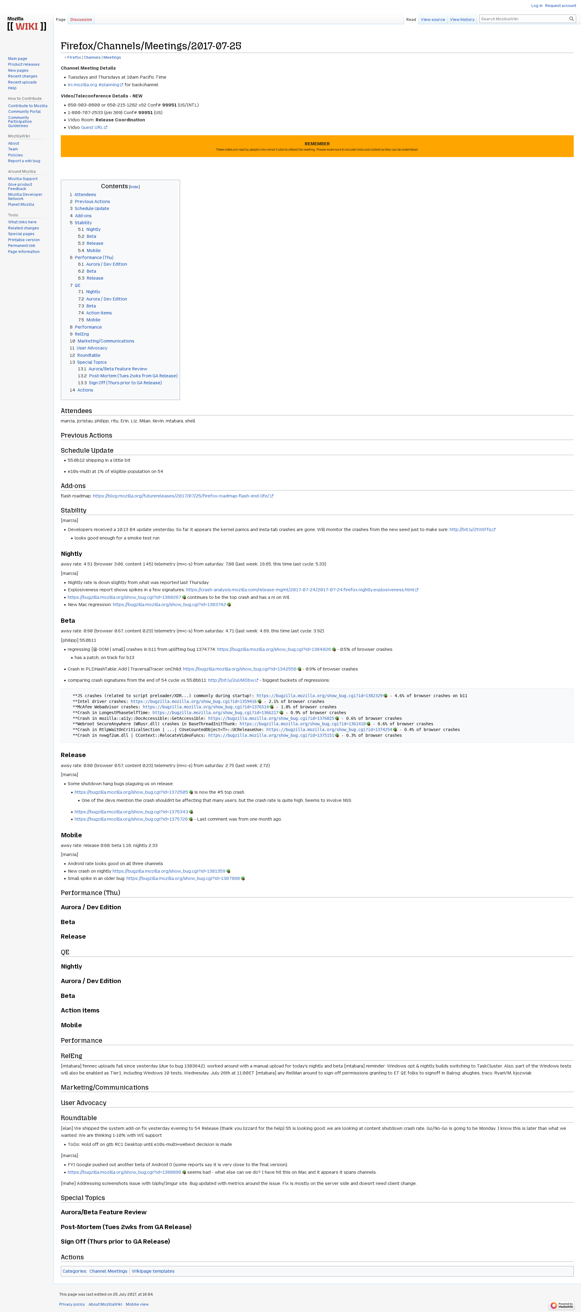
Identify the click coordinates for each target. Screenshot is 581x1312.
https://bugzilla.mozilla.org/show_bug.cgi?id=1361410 (303, 723)
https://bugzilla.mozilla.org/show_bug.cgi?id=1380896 (124, 1172)
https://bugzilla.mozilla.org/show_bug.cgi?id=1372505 (131, 792)
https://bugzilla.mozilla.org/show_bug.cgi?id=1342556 (240, 669)
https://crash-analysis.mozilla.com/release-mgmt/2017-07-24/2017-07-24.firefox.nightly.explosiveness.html (300, 589)
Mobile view (137, 1304)
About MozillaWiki (105, 1304)
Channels (92, 57)
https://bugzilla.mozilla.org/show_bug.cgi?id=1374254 (329, 729)
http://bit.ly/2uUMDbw (231, 680)
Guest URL (92, 127)
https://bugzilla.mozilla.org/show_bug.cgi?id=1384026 (274, 649)
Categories (74, 1271)
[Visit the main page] (26, 24)
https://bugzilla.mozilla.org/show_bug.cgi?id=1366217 (215, 712)
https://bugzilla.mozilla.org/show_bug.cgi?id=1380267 (124, 597)
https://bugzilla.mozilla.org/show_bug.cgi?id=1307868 (183, 878)
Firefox (74, 57)
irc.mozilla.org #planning (93, 84)
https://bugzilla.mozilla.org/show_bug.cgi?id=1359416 (194, 701)
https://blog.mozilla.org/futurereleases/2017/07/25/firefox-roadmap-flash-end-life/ (181, 496)
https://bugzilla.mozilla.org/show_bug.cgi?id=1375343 (131, 812)
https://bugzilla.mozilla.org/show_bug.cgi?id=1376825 (271, 718)
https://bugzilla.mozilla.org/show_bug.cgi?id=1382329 (319, 695)
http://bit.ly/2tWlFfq (470, 529)
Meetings (112, 57)
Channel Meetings (108, 1271)
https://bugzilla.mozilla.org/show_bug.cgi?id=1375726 (131, 819)
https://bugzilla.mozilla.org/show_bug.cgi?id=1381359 (169, 871)
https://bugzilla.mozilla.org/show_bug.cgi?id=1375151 (271, 735)
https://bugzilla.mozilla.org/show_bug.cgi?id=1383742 (169, 604)
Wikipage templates (153, 1271)
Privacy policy (72, 1304)
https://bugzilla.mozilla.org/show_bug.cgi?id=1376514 (206, 706)
